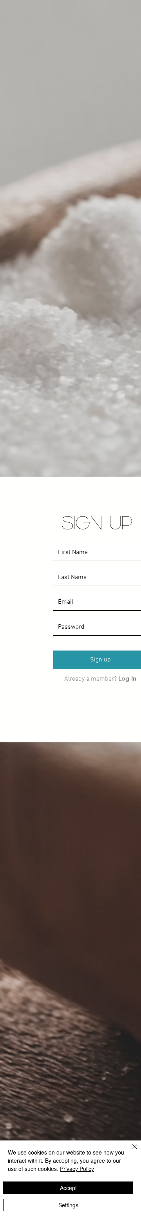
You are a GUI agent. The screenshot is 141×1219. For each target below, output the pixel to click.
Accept (68, 1188)
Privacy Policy (77, 1169)
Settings (68, 1205)
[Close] (130, 1151)
